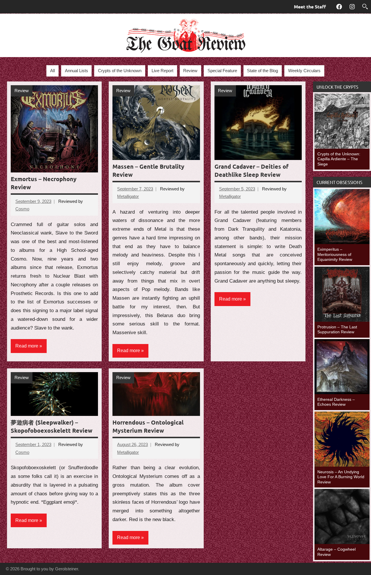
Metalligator (128, 196)
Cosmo (22, 208)
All (52, 70)
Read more (26, 345)
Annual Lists (76, 70)
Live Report (162, 70)
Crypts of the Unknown (119, 70)
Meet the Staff (310, 6)
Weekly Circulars (304, 70)
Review (190, 70)
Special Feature (222, 70)
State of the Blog (262, 70)
